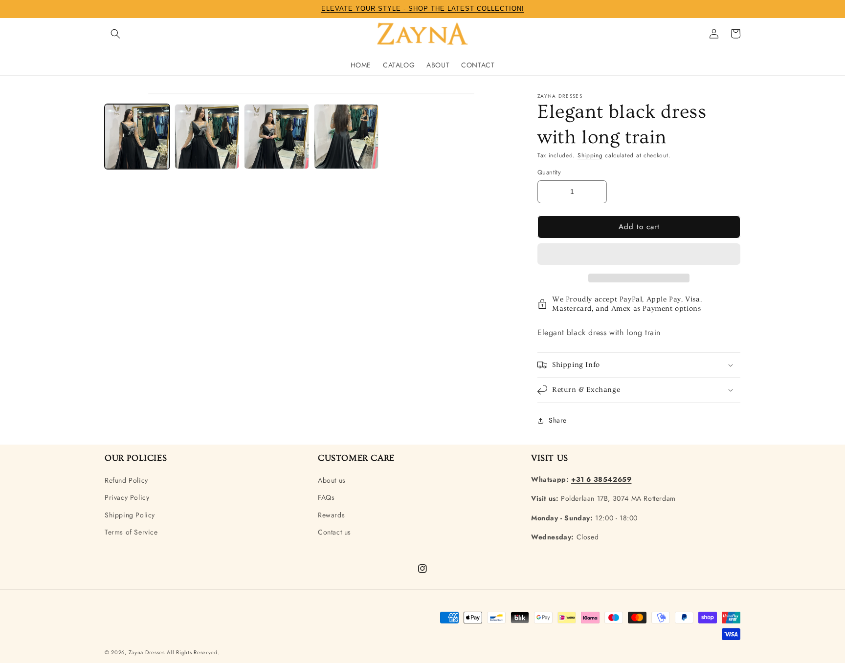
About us (332, 480)
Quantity (549, 172)
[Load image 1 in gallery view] (137, 136)
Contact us (334, 532)
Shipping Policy (130, 515)
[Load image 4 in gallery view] (346, 136)
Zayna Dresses (147, 652)
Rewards (331, 515)
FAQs (326, 497)
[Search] (115, 33)
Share (558, 420)
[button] (638, 254)
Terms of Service (131, 532)
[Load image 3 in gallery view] (276, 136)
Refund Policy (126, 480)
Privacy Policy (127, 497)
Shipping (590, 155)
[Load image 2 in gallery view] (207, 136)
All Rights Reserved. (193, 652)
